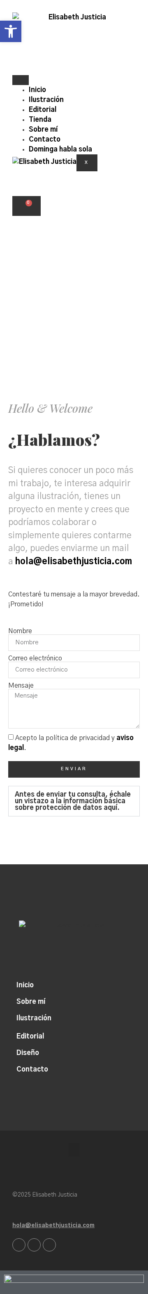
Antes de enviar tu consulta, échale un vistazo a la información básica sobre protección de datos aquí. (73, 801)
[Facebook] (34, 1244)
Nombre (20, 631)
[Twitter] (49, 1244)
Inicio (37, 90)
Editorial (42, 109)
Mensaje (21, 685)
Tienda (40, 119)
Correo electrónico (35, 658)
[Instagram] (18, 1244)
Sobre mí (43, 129)
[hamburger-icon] (20, 80)
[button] (74, 801)
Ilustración (46, 100)
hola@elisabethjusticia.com (73, 561)
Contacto (44, 139)
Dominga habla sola (60, 149)
